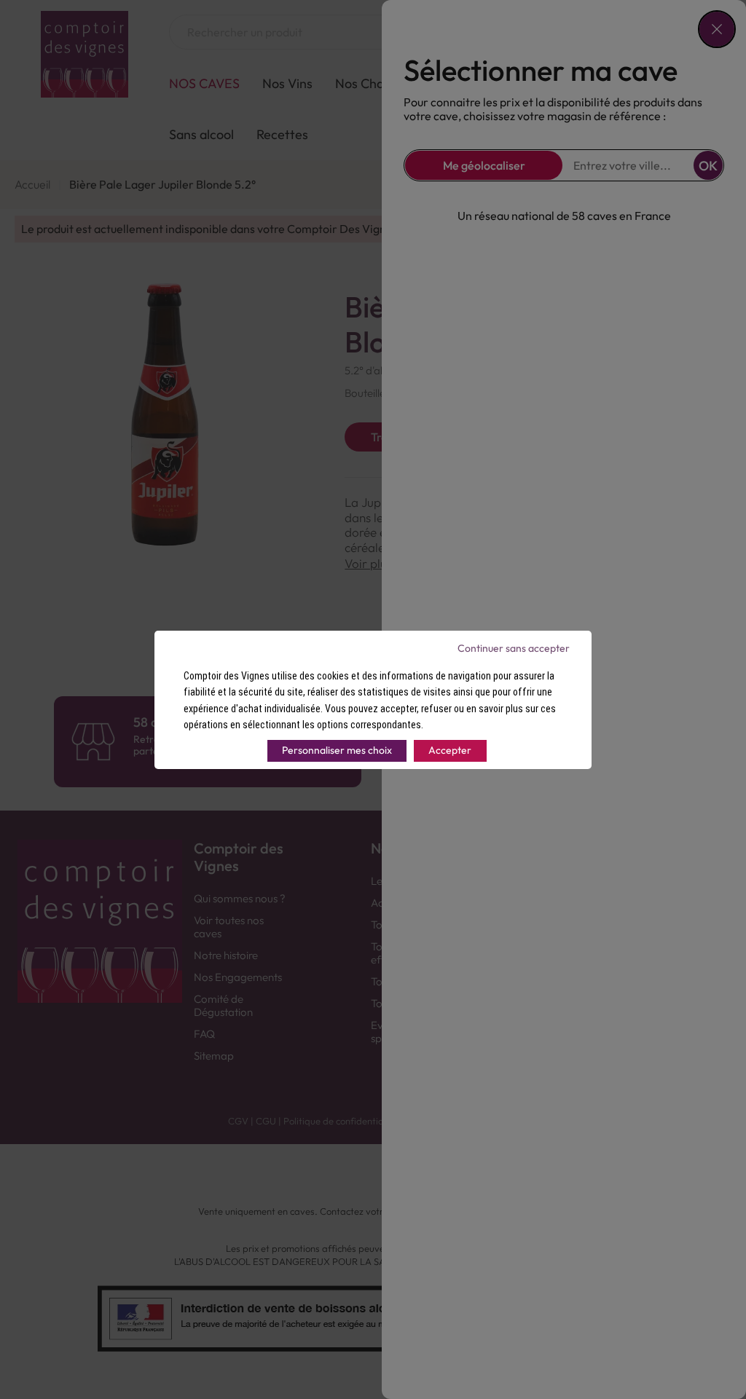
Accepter (449, 750)
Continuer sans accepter (514, 648)
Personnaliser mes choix (337, 750)
